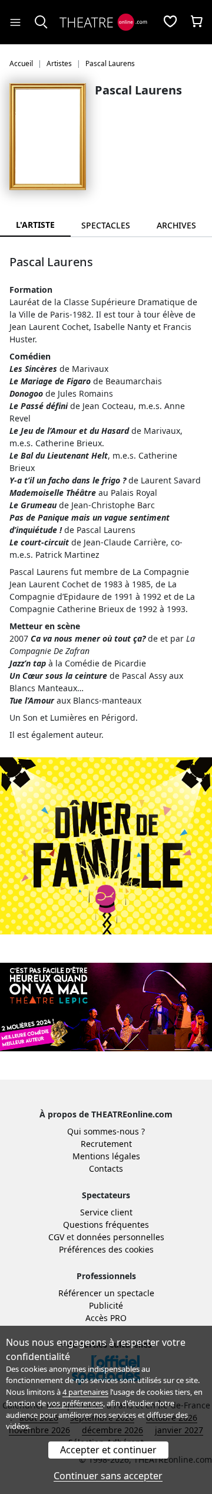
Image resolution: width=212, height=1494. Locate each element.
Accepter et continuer (108, 1449)
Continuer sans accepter (108, 1475)
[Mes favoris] (170, 22)
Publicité (106, 1305)
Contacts (106, 1168)
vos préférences (75, 1403)
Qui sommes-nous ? (106, 1131)
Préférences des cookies (106, 1249)
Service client (106, 1212)
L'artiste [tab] (35, 224)
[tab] (106, 225)
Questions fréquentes (106, 1224)
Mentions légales (106, 1156)
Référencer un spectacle (106, 1293)
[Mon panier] (197, 22)
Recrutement (106, 1143)
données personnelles (120, 1237)
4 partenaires (85, 1392)
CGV (56, 1237)
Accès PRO (106, 1317)
